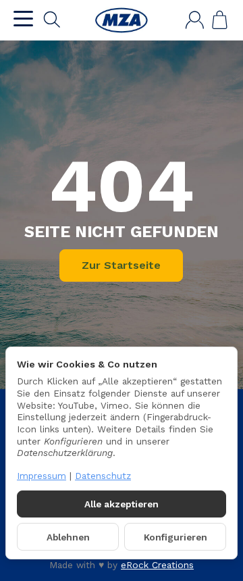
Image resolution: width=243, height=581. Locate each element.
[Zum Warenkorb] (220, 20)
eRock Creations (157, 564)
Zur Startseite (121, 265)
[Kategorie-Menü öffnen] (23, 18)
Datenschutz (103, 475)
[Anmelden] (195, 20)
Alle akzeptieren (121, 504)
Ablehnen (68, 537)
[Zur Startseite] (121, 20)
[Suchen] (52, 19)
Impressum (41, 475)
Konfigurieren (175, 537)
